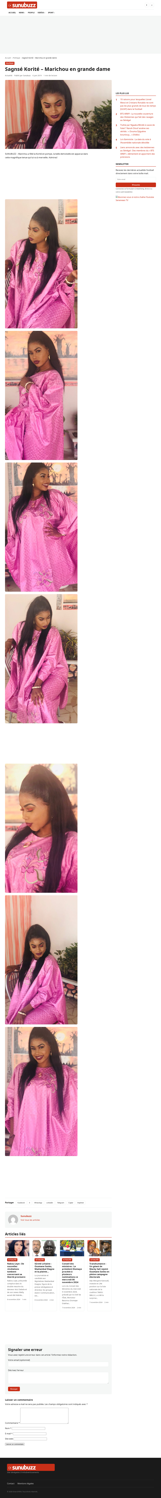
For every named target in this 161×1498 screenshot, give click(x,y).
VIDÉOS (41, 12)
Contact (10, 1483)
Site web (9, 1438)
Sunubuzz (27, 75)
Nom (8, 1428)
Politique (9, 63)
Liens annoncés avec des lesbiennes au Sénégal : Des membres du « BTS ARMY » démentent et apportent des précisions (137, 152)
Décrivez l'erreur (16, 1370)
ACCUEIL (12, 12)
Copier (70, 1203)
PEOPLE (31, 12)
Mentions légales (25, 1483)
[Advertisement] (80, 34)
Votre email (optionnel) (19, 1360)
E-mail (8, 1433)
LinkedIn (49, 1203)
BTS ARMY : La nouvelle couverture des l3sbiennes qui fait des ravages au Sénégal (136, 117)
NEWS (21, 12)
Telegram (60, 1203)
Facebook (21, 1203)
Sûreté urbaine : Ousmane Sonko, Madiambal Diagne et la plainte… (44, 1267)
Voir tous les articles (30, 1220)
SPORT (51, 12)
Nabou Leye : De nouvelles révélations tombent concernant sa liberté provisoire (16, 1270)
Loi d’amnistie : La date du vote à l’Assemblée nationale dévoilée (135, 141)
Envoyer (13, 1389)
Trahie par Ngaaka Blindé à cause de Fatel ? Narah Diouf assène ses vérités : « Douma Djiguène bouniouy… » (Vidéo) (137, 130)
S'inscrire (136, 185)
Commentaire (12, 1423)
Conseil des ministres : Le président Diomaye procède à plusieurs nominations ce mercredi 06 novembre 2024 (72, 1273)
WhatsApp (38, 1203)
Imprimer (80, 1203)
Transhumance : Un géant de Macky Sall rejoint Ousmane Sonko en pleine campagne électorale (99, 1270)
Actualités (12, 1260)
